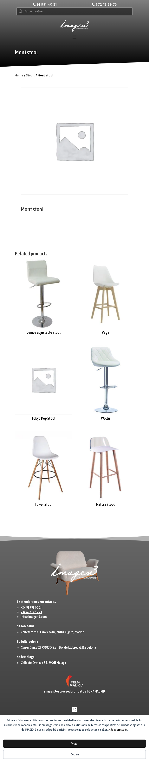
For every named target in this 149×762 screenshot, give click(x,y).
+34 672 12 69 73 (31, 612)
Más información (117, 729)
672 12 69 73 (106, 4)
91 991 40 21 (47, 4)
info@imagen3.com (34, 617)
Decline (74, 754)
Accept (74, 743)
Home (19, 75)
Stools (30, 75)
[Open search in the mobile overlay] (74, 11)
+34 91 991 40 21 (31, 607)
